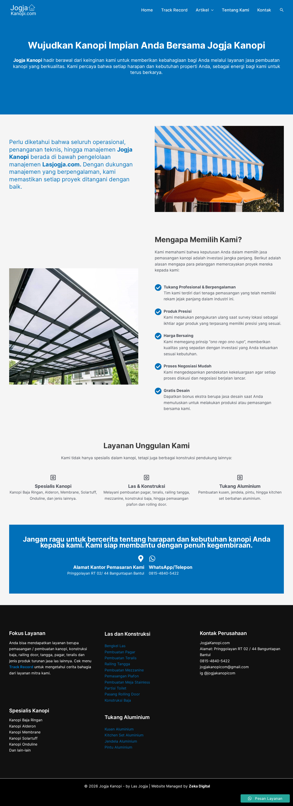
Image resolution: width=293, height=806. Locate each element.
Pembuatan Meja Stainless (127, 682)
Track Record (174, 10)
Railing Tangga (117, 664)
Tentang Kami (235, 10)
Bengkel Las (115, 645)
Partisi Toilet (115, 688)
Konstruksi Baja (118, 700)
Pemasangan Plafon (122, 676)
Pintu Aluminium (118, 747)
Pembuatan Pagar (120, 652)
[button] (211, 10)
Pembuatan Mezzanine (124, 670)
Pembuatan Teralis (120, 658)
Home (147, 10)
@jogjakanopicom (219, 673)
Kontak (264, 10)
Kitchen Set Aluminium (124, 735)
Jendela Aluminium (121, 741)
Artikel (202, 10)
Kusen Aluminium (119, 729)
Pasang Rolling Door (122, 694)
